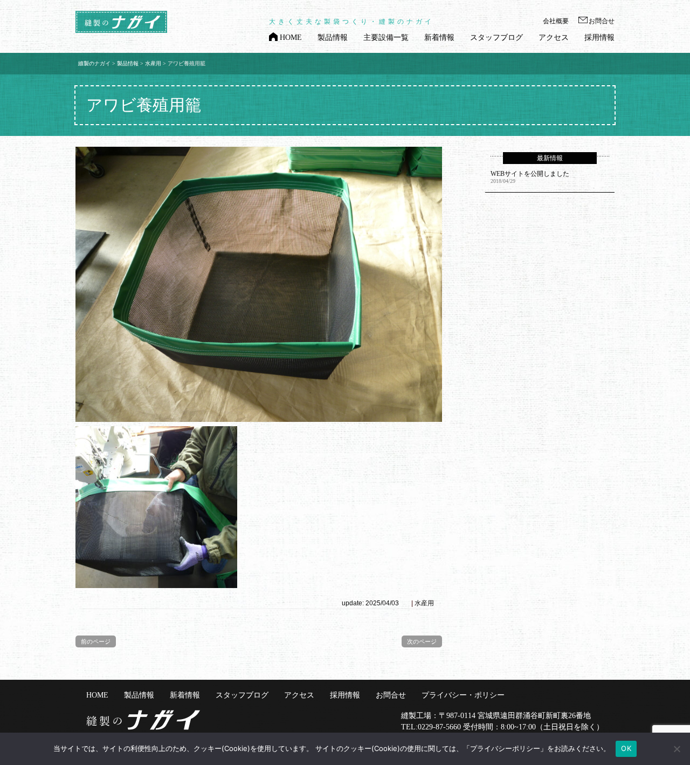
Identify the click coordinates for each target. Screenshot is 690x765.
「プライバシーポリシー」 (505, 748)
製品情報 (333, 37)
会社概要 (556, 21)
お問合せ (602, 21)
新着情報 (439, 37)
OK (626, 748)
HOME (291, 37)
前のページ (96, 641)
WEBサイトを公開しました (530, 173)
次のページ (422, 641)
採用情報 (599, 37)
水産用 (424, 603)
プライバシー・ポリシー (463, 695)
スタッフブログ (496, 37)
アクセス (554, 37)
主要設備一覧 (386, 37)
